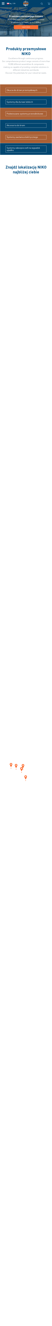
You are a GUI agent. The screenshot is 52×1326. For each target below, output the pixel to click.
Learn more (26, 27)
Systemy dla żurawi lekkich (20, 102)
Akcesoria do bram (16, 125)
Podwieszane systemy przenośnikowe (25, 114)
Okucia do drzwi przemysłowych (22, 90)
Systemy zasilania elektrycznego (22, 137)
